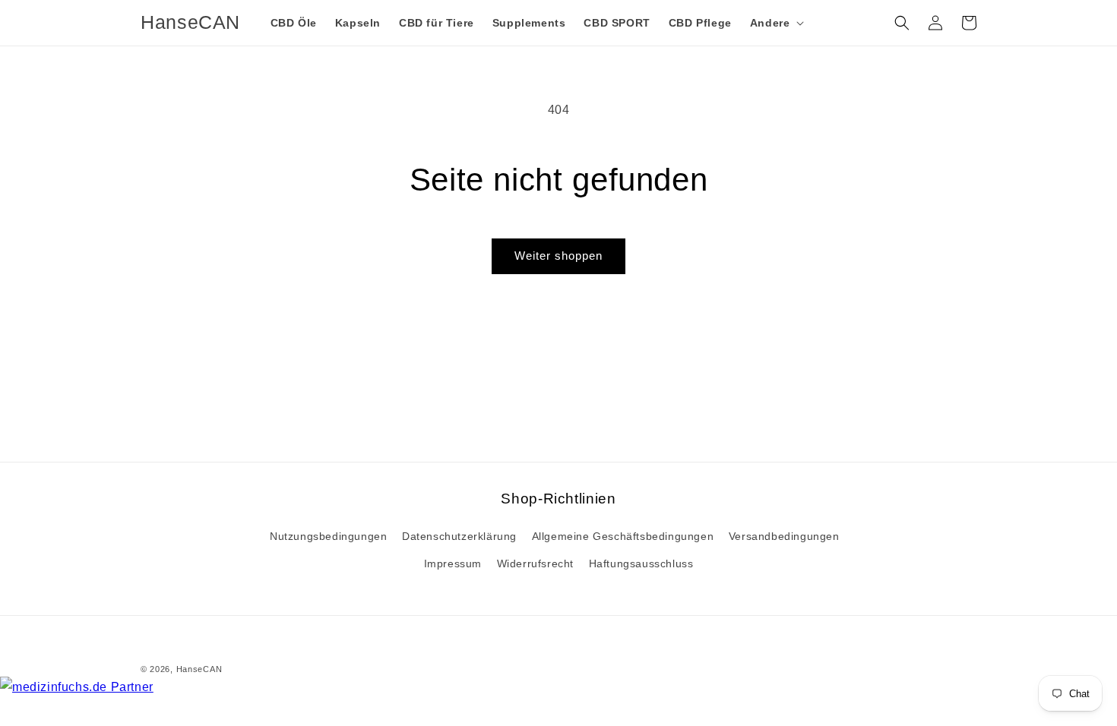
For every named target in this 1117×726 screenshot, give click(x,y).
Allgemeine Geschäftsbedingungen (623, 536)
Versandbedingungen (784, 536)
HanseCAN (199, 669)
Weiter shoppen (558, 255)
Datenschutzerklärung (459, 536)
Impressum (453, 563)
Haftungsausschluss (641, 563)
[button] (776, 23)
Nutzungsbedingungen (328, 536)
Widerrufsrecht (535, 563)
